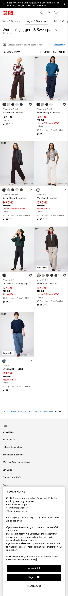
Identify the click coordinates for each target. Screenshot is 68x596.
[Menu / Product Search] (63, 12)
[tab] (36, 21)
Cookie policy (29, 559)
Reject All (34, 577)
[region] (34, 541)
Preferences (34, 585)
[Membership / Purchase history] (48, 12)
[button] (17, 78)
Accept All (34, 568)
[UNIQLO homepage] (8, 12)
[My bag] (56, 12)
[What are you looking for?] (41, 12)
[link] (37, 4)
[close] (3, 4)
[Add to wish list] (30, 104)
